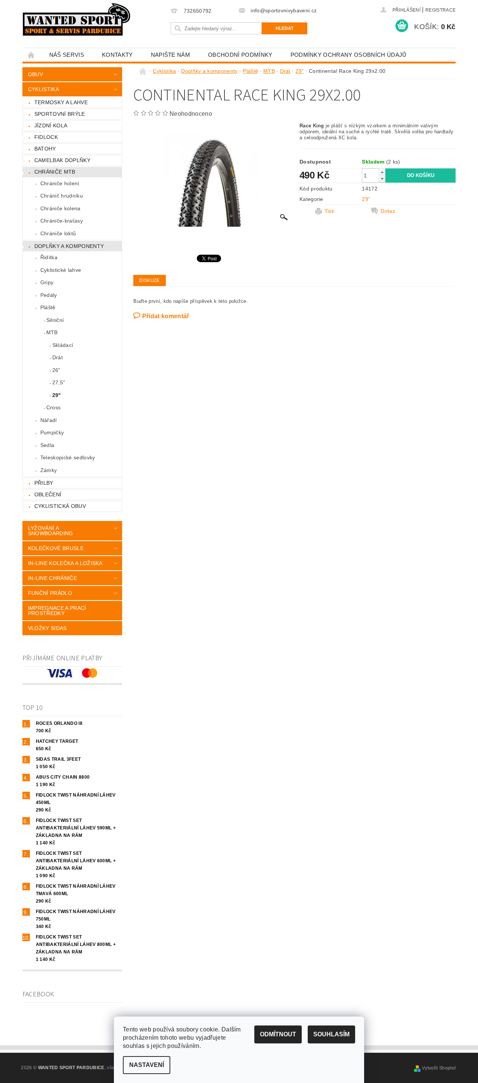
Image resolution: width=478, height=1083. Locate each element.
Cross (53, 407)
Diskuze (149, 280)
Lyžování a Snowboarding (50, 530)
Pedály (48, 295)
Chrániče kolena (60, 208)
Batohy (45, 149)
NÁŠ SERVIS (66, 55)
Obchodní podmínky (240, 55)
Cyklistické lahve (60, 270)
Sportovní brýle (59, 114)
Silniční (55, 320)
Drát (57, 357)
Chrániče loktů (58, 233)
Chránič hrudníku (61, 196)
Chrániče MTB (54, 172)
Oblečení (48, 494)
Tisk (329, 211)
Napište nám (170, 55)
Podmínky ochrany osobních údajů (349, 55)
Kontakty (117, 55)
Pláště (48, 307)
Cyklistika (43, 89)
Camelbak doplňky (62, 160)
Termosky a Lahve (61, 102)
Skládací (63, 345)
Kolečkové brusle (56, 548)
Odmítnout (278, 1034)
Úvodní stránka (31, 54)
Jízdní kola (51, 125)
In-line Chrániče (52, 578)
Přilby (43, 483)
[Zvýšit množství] (382, 172)
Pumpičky (52, 432)
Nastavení (146, 1065)
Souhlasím (331, 1034)
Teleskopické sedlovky (67, 457)
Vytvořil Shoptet (439, 1068)
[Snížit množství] (382, 178)
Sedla (47, 445)
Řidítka (49, 257)
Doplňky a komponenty (69, 246)
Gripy (47, 282)
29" (56, 395)
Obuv (35, 74)
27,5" (58, 382)
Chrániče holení (60, 183)
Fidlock (46, 137)
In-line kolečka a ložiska (65, 563)
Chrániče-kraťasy (61, 221)
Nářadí (48, 420)
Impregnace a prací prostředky (57, 610)
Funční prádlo (50, 593)
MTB (52, 332)
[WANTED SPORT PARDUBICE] (77, 19)
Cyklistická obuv (60, 506)
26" (56, 370)
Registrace (440, 10)
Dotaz (388, 211)
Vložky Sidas (47, 628)
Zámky (48, 470)
